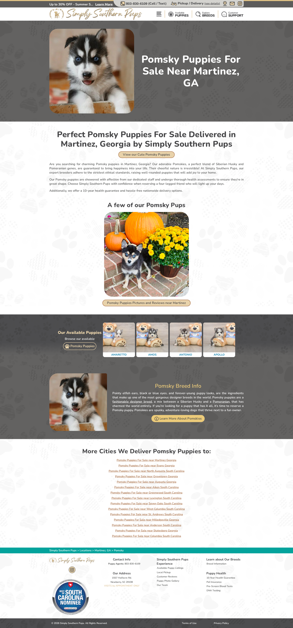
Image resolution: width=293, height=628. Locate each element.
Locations (86, 550)
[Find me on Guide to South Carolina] (70, 597)
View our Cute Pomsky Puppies (146, 154)
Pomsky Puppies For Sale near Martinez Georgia (146, 460)
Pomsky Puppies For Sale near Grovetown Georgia (146, 476)
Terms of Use (189, 623)
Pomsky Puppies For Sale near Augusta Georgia (146, 482)
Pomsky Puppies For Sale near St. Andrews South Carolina (146, 514)
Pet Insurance (214, 582)
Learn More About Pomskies (181, 418)
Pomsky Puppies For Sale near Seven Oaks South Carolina (146, 503)
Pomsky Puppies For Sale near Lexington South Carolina (146, 498)
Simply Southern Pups (63, 550)
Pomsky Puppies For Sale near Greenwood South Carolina (146, 493)
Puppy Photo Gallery (168, 580)
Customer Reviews (167, 576)
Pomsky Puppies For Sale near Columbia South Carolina (146, 536)
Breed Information (216, 563)
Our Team (162, 585)
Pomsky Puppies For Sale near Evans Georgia (147, 465)
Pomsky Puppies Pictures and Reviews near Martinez (146, 303)
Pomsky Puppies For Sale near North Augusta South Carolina (146, 471)
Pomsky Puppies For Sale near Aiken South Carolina (146, 487)
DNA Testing (213, 590)
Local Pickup (164, 572)
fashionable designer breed (132, 402)
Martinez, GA (103, 550)
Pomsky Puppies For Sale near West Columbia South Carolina (146, 509)
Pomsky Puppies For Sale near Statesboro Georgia (146, 531)
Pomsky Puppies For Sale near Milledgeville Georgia (146, 520)
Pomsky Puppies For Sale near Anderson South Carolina (146, 525)
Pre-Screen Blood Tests (220, 586)
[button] (144, 3)
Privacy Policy (221, 623)
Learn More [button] (104, 4)
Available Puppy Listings (170, 568)
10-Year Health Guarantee (221, 577)
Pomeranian (221, 402)
